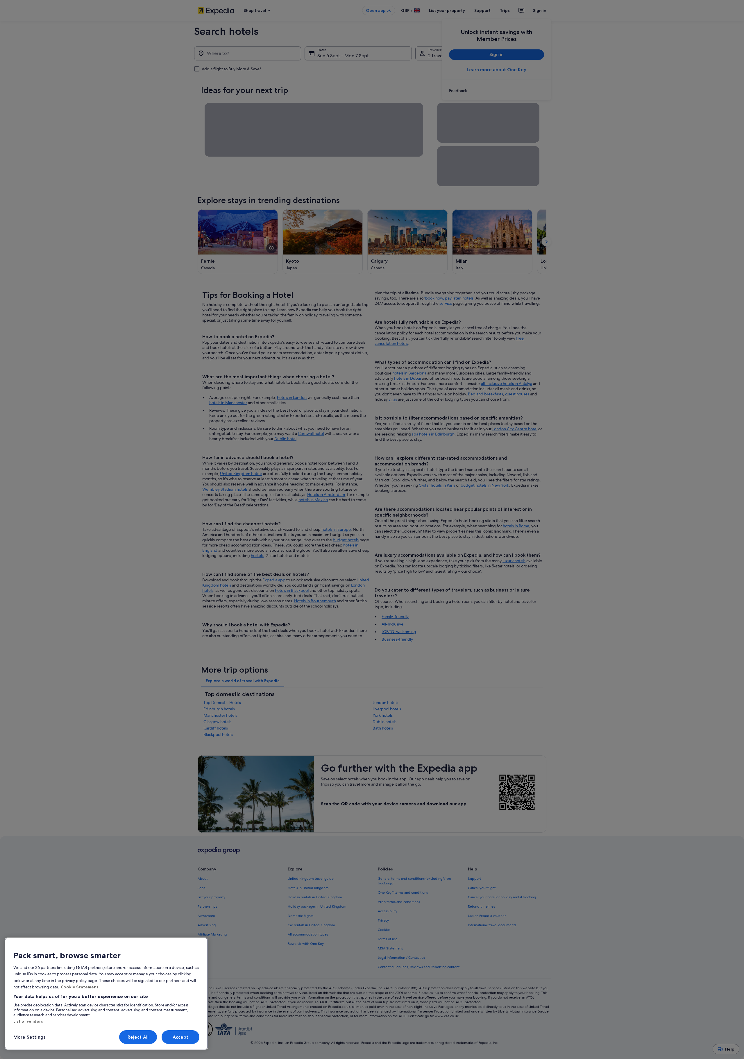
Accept (181, 1037)
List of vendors (28, 1021)
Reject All (138, 1037)
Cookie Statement (80, 987)
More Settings (29, 1037)
